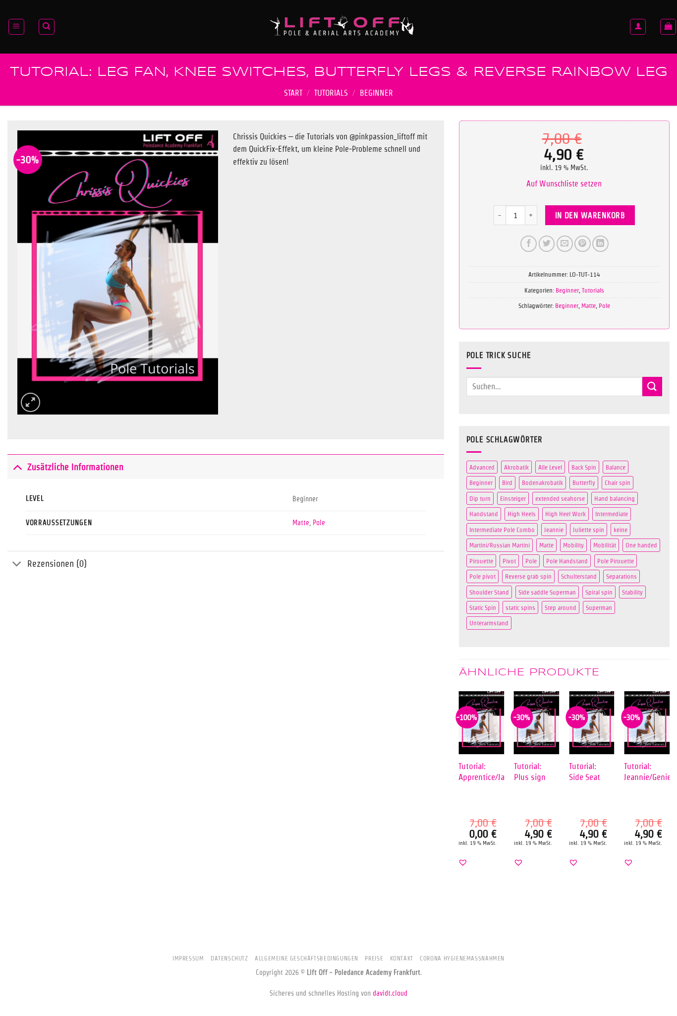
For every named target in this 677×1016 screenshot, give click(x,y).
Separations (621, 576)
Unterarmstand (488, 622)
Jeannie (554, 529)
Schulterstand (579, 576)
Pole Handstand (567, 560)
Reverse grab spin (528, 576)
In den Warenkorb (590, 215)
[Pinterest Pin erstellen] (582, 244)
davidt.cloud (390, 993)
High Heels (522, 513)
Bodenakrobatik (542, 482)
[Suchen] (47, 27)
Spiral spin (599, 592)
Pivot (509, 560)
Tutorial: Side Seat (584, 771)
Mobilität (604, 544)
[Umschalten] (17, 467)
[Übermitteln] (652, 386)
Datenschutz (229, 958)
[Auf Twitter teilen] (547, 244)
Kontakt (401, 958)
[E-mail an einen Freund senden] (565, 244)
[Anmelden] (638, 27)
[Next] (669, 787)
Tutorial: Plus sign (530, 771)
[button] (16, 27)
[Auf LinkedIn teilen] (600, 244)
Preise (374, 958)
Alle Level (550, 467)
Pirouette (481, 560)
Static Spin (482, 607)
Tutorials (331, 93)
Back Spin (583, 467)
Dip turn (480, 498)
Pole (319, 523)
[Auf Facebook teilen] (528, 244)
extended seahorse (560, 498)
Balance (615, 467)
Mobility (573, 544)
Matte (300, 523)
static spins (520, 607)
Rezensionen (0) (57, 563)
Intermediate (611, 513)
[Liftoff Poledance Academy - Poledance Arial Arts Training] (342, 27)
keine (620, 529)
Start (293, 93)
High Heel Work (565, 513)
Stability (632, 592)
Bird (507, 482)
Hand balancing (614, 498)
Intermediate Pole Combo (502, 529)
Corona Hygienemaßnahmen (462, 958)
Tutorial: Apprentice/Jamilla (489, 771)
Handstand (483, 513)
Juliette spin (588, 529)
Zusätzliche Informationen (75, 467)
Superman (599, 607)
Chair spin (617, 482)
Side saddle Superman (547, 592)
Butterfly (583, 482)
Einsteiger (513, 498)
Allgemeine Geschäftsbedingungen (306, 958)
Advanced (482, 467)
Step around (560, 607)
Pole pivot (482, 576)
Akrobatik (516, 467)
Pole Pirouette (615, 560)
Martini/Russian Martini (499, 544)
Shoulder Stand (489, 592)
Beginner (376, 93)
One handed (641, 544)
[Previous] (459, 787)
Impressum (188, 958)
